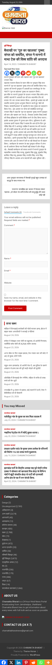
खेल (3, 536)
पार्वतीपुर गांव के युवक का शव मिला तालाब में (22, 416)
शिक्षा (4, 584)
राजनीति (5, 569)
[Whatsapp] (33, 73)
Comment (9, 225)
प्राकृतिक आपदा (8, 562)
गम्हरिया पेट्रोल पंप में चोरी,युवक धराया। (21, 432)
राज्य (4, 577)
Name (7, 258)
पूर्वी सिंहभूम (8, 46)
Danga (5, 502)
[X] (12, 73)
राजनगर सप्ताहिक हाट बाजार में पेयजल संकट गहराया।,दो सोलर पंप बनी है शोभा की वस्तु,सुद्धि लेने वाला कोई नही (24, 192)
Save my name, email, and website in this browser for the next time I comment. (22, 299)
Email (7, 270)
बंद (3, 566)
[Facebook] (6, 73)
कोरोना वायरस (7, 525)
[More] (39, 73)
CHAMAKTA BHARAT (27, 64)
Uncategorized (8, 506)
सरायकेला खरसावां (9, 413)
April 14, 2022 (10, 64)
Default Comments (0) (13, 212)
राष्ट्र (4, 581)
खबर (4, 532)
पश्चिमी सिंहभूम (7, 555)
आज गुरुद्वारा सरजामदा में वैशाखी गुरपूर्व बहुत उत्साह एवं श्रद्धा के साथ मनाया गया (26, 179)
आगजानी (5, 517)
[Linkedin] (17, 73)
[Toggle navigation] (5, 35)
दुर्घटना (4, 543)
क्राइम (4, 528)
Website (8, 283)
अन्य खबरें (6, 514)
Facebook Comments (32, 212)
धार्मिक (4, 551)
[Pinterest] (23, 73)
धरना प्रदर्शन (7, 547)
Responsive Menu (47, 2)
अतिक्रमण (6, 510)
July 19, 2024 (10, 455)
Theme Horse (29, 651)
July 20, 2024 (10, 436)
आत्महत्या (5, 521)
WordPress (35, 655)
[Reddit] (28, 73)
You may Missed (14, 406)
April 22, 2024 (10, 481)
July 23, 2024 (10, 420)
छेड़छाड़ (5, 540)
